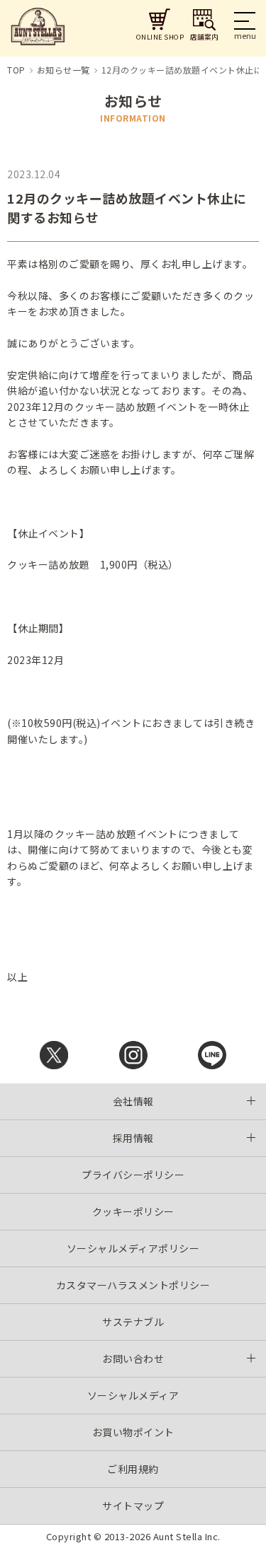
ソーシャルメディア (133, 1395)
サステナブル (133, 1322)
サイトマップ (133, 1505)
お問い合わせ (133, 1358)
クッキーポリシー (133, 1211)
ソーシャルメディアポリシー (133, 1248)
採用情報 (133, 1138)
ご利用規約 (133, 1469)
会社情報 (133, 1101)
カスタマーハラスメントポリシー (133, 1285)
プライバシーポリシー (133, 1175)
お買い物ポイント (133, 1432)
